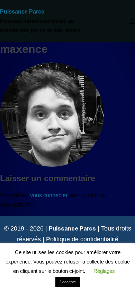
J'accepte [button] (68, 282)
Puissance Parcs (22, 12)
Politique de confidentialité (82, 239)
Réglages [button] (104, 271)
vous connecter (49, 195)
